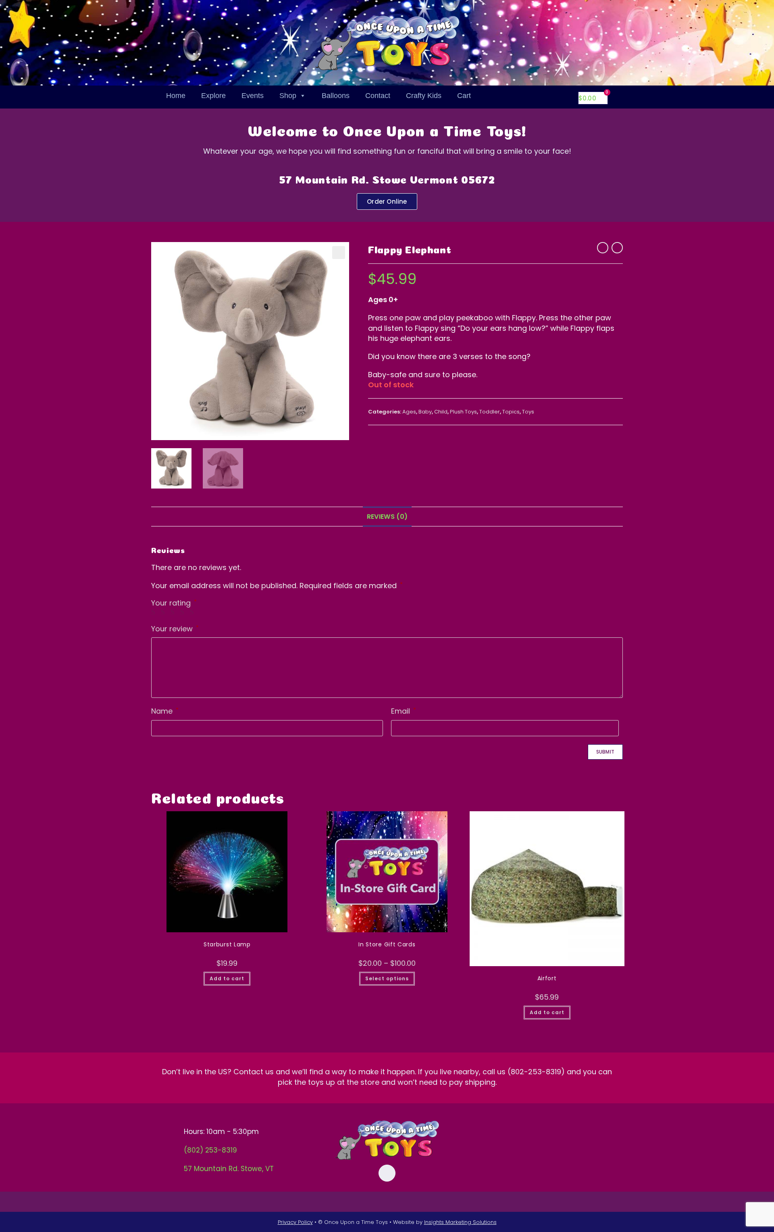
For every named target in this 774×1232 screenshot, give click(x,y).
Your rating (174, 603)
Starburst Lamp (227, 944)
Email (403, 711)
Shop (287, 96)
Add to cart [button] (227, 978)
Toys (528, 412)
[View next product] (617, 247)
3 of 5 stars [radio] (174, 612)
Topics (511, 412)
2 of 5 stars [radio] (164, 612)
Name (165, 711)
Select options (387, 978)
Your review (175, 629)
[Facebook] (387, 1173)
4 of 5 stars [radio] (183, 612)
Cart (464, 96)
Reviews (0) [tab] (387, 516)
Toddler (489, 412)
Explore (213, 96)
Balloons (336, 96)
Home (175, 96)
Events (252, 96)
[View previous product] (602, 247)
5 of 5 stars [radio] (193, 612)
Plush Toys (463, 412)
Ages (409, 412)
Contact (377, 96)
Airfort (547, 978)
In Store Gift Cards (386, 944)
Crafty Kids (423, 96)
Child (440, 412)
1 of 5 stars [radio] (154, 612)
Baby (425, 412)
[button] (338, 252)
